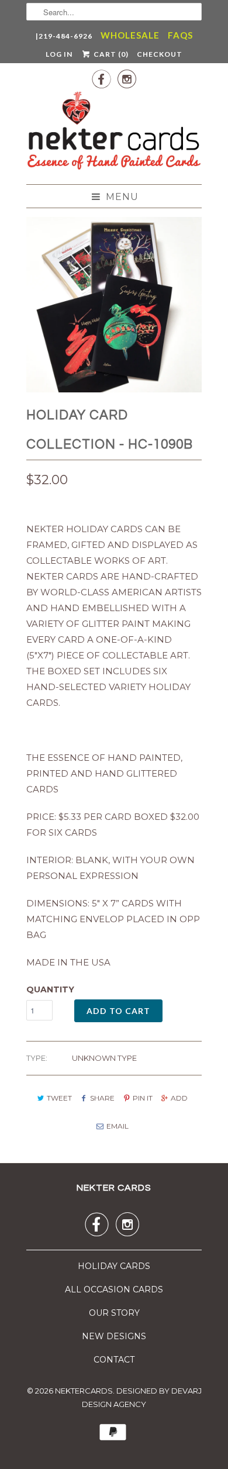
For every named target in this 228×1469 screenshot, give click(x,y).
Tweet (59, 1098)
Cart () (110, 54)
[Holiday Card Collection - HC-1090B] (114, 304)
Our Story (114, 1313)
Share (102, 1098)
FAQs (180, 35)
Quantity (50, 989)
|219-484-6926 (64, 36)
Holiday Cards (114, 1266)
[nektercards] (114, 133)
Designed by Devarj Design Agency (142, 1397)
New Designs (114, 1336)
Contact (114, 1359)
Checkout (159, 54)
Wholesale (130, 35)
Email (117, 1126)
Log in (59, 54)
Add (179, 1098)
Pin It (143, 1098)
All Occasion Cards (114, 1289)
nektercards (84, 1390)
